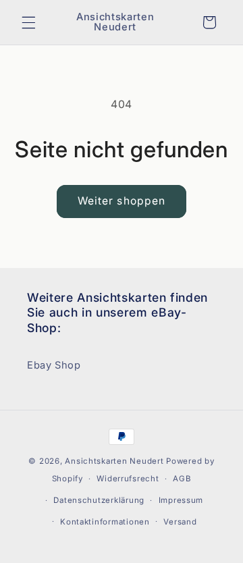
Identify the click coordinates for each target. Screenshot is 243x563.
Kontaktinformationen (105, 522)
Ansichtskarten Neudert (114, 461)
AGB (182, 478)
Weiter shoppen (121, 200)
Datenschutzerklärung (98, 500)
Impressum (181, 500)
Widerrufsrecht (128, 478)
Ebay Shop (54, 365)
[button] (28, 22)
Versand (179, 522)
